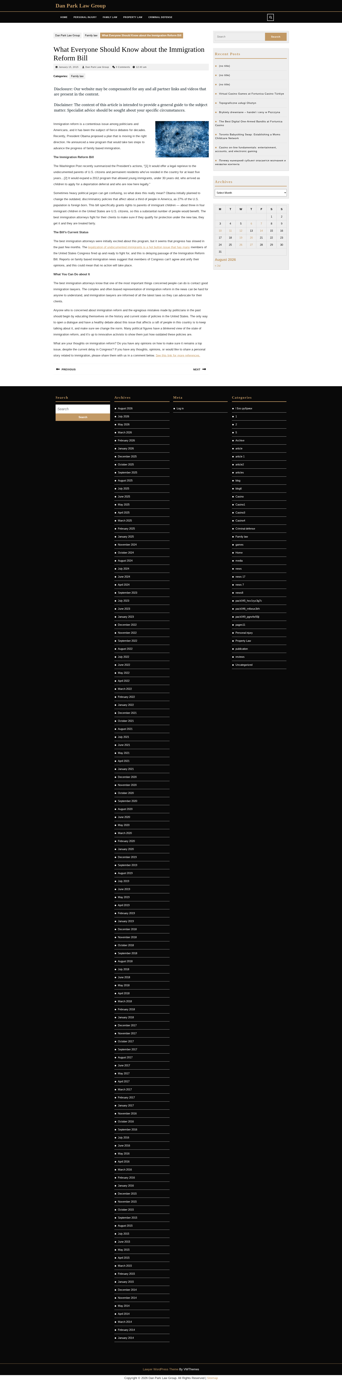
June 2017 (124, 1065)
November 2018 (127, 937)
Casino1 (240, 504)
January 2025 (126, 536)
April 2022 (123, 680)
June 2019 (124, 889)
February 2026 (126, 440)
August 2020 (125, 808)
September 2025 (127, 472)
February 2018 (126, 1009)
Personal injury (244, 632)
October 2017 (126, 1041)
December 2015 (127, 1193)
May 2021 (123, 752)
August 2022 (125, 648)
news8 (239, 592)
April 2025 (123, 512)
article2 (239, 464)
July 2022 (123, 656)
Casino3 (240, 512)
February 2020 (126, 841)
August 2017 (125, 1057)
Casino (239, 496)
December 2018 (127, 929)
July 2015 (123, 1233)
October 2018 (126, 945)
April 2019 (123, 905)
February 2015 (126, 1273)
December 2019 (127, 857)
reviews (240, 656)
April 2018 (123, 993)
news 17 (240, 576)
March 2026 (125, 432)
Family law (91, 35)
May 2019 (123, 897)
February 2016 (126, 1177)
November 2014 (127, 1297)
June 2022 (124, 664)
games (239, 544)
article (238, 448)
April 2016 (123, 1161)
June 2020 (124, 817)
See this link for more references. (178, 355)
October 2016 (126, 1121)
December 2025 (127, 456)
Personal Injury (85, 17)
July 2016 (123, 1137)
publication (241, 648)
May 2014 (123, 1305)
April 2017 (123, 1081)
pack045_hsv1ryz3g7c (248, 600)
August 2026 (125, 408)
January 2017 (126, 1105)
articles (239, 472)
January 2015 (126, 1281)
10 (220, 230)
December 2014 (127, 1289)
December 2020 (127, 776)
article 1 (240, 456)
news (238, 568)
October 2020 (126, 792)
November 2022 (127, 632)
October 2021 (126, 720)
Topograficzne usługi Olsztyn (237, 102)
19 (240, 237)
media (239, 560)
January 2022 (126, 704)
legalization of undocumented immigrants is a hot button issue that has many (139, 247)
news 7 (239, 584)
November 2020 (127, 784)
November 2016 (127, 1113)
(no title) (224, 65)
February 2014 (126, 1329)
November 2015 (127, 1201)
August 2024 (125, 560)
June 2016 (124, 1145)
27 (251, 244)
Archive (239, 440)
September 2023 (127, 592)
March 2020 (125, 833)
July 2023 (123, 600)
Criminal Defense (160, 17)
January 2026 (126, 448)
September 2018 (127, 953)
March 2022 (125, 688)
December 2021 (127, 712)
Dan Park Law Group (81, 6)
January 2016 (126, 1185)
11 (230, 230)
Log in (180, 408)
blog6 (238, 488)
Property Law (132, 17)
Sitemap (212, 1378)
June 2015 (124, 1241)
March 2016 (125, 1169)
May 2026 (123, 424)
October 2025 (126, 464)
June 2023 (124, 608)
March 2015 (125, 1265)
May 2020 (123, 825)
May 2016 (123, 1153)
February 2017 (126, 1097)
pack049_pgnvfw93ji (247, 616)
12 (240, 230)
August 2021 (125, 728)
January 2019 (126, 921)
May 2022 (123, 672)
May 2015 (123, 1249)
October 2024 (126, 552)
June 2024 (124, 576)
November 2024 (127, 544)
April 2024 (123, 584)
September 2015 (127, 1217)
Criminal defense (245, 528)
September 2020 (127, 800)
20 (251, 237)
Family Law (110, 17)
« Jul (217, 265)
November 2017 (127, 1033)
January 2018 (126, 1017)
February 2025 (126, 528)
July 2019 (123, 881)
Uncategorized (243, 664)
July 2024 (123, 568)
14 (261, 230)
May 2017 (123, 1073)
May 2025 (123, 504)
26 (240, 244)
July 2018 (123, 969)
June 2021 (124, 744)
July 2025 (123, 488)
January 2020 (126, 849)
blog (237, 480)
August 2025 (125, 480)
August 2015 (125, 1225)
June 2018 (124, 977)
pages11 (240, 624)
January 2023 (126, 616)
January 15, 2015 (69, 67)
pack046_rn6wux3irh (247, 608)
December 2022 (127, 624)
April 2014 (123, 1313)
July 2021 (123, 736)
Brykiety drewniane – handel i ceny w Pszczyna (249, 112)
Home (64, 17)
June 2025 (124, 496)
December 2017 (127, 1025)
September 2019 (127, 865)
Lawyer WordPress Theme (160, 1369)
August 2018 (125, 961)
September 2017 (127, 1049)
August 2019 (125, 873)
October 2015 (126, 1209)
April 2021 (123, 760)
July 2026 (123, 416)
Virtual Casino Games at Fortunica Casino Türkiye (251, 93)
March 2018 (125, 1001)
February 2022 (126, 696)
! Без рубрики (243, 408)
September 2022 (127, 640)
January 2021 (126, 768)
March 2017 (125, 1089)
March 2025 (125, 520)
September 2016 (127, 1129)
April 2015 (123, 1257)
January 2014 (126, 1337)
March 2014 (125, 1321)
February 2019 (126, 913)
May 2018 (123, 985)
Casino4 (240, 520)
